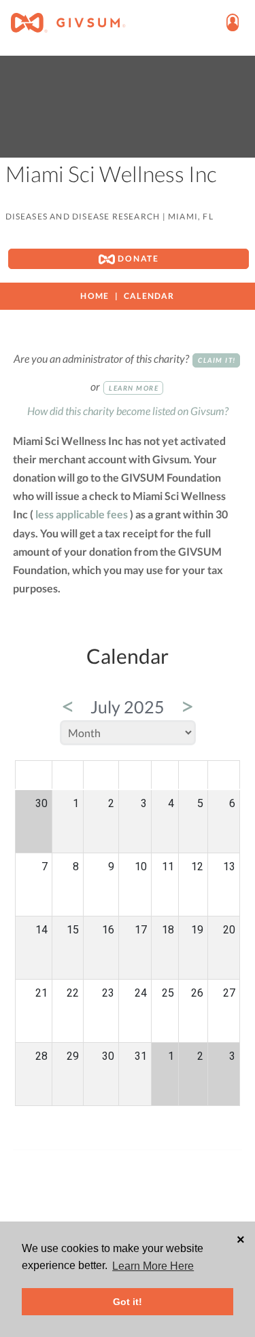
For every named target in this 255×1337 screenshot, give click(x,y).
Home (94, 296)
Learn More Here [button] (153, 1266)
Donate (137, 258)
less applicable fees (81, 513)
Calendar (149, 296)
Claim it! (217, 360)
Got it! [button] (127, 1301)
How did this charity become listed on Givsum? (127, 410)
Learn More (133, 388)
